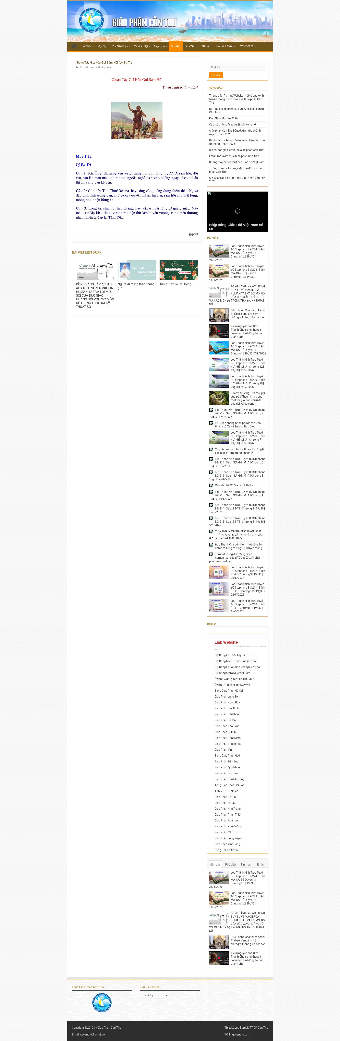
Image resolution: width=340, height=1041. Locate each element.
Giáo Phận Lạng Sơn (227, 696)
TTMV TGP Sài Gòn (226, 791)
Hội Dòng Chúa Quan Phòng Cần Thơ (237, 667)
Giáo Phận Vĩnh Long (227, 844)
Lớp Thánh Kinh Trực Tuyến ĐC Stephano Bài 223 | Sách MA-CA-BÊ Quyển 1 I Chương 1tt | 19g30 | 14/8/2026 (237, 273)
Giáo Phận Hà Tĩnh (226, 720)
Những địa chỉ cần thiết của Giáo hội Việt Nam (236, 162)
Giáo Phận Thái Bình (227, 726)
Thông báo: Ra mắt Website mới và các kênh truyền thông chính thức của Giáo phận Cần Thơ (236, 99)
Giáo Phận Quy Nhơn (227, 767)
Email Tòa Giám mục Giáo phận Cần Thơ (234, 156)
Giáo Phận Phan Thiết (228, 814)
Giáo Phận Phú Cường (228, 826)
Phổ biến (230, 864)
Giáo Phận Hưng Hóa (227, 702)
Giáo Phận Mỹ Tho (226, 832)
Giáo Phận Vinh (224, 749)
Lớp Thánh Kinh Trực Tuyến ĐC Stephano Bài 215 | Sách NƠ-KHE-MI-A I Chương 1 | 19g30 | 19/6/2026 (237, 495)
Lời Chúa (86, 46)
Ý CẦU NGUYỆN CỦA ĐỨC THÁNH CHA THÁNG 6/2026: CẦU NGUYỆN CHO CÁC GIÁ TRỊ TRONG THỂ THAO (236, 535)
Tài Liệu (206, 46)
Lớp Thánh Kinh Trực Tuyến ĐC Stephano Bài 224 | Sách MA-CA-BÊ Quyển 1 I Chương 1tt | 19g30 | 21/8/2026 (237, 253)
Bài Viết (175, 46)
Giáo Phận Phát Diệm (228, 737)
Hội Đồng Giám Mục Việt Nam (232, 673)
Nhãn (260, 864)
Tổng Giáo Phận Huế (227, 755)
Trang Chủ (74, 46)
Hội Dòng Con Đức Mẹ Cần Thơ (233, 655)
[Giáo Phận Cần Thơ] (170, 21)
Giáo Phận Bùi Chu (226, 732)
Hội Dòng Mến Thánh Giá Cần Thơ (235, 661)
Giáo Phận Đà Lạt (225, 802)
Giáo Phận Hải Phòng (227, 714)
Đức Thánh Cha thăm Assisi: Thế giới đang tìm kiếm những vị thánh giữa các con (248, 314)
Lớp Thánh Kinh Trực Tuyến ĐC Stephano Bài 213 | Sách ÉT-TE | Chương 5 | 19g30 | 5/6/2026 (237, 522)
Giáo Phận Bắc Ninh (227, 708)
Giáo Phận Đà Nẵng (226, 761)
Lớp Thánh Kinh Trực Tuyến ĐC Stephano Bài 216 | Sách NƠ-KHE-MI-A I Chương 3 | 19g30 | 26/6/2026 (237, 476)
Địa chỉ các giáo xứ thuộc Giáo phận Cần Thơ (236, 149)
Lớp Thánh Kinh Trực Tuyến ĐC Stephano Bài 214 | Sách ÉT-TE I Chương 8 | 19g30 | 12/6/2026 (237, 508)
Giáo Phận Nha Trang (228, 808)
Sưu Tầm (190, 46)
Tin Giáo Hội (141, 46)
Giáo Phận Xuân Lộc (227, 820)
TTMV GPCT (246, 46)
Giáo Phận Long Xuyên (228, 838)
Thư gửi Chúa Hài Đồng (175, 284)
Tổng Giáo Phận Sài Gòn (229, 785)
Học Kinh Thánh (225, 46)
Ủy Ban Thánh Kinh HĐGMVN (232, 684)
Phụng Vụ (159, 46)
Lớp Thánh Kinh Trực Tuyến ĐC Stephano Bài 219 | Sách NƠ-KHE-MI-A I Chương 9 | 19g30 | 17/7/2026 (237, 413)
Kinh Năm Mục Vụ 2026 (223, 118)
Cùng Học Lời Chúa (226, 850)
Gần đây (215, 864)
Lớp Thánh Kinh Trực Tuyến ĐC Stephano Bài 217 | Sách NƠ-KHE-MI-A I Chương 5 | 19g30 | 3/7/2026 (237, 462)
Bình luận (246, 864)
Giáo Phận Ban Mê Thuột (230, 779)
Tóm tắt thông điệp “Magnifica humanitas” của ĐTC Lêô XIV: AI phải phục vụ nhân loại (234, 558)
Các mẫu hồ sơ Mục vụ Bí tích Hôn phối (232, 124)
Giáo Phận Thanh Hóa (228, 743)
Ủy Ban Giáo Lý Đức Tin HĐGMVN (234, 678)
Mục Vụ (102, 46)
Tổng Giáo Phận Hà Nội (229, 690)
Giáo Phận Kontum (226, 773)
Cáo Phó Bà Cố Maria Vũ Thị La (234, 485)
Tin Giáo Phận (120, 46)
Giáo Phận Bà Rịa (225, 796)
